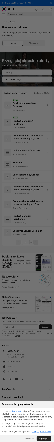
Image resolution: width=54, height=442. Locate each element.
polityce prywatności (41, 431)
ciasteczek (16, 411)
